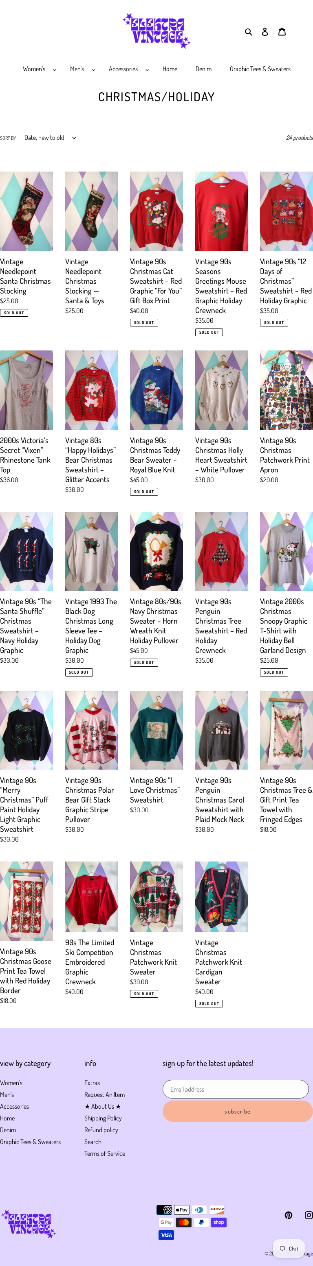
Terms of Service (104, 1153)
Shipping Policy (103, 1118)
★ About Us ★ (102, 1106)
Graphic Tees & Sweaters (30, 1142)
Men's (7, 1094)
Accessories (14, 1106)
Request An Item (104, 1094)
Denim (8, 1130)
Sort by (8, 138)
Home (7, 1118)
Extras (92, 1083)
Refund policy (101, 1130)
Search (92, 1142)
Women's (11, 1083)
